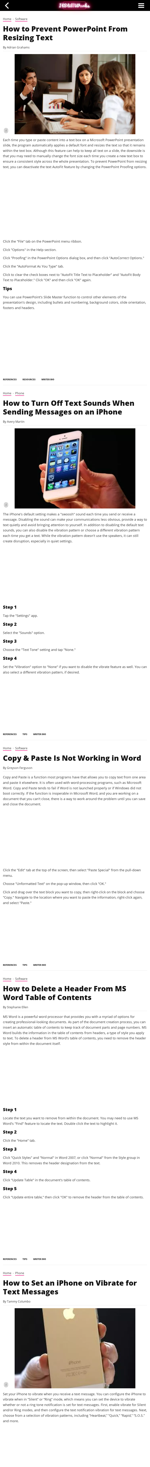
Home (7, 19)
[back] (8, 5)
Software (21, 19)
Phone (19, 393)
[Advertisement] (75, 208)
